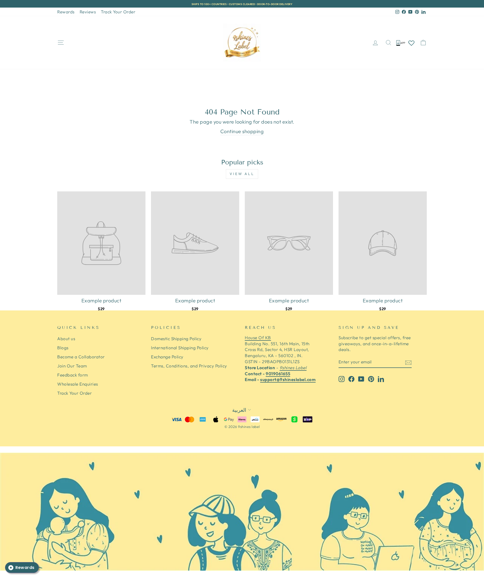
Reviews (88, 11)
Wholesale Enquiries (77, 384)
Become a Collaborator (81, 356)
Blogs (63, 347)
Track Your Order (118, 11)
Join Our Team (72, 365)
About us (66, 338)
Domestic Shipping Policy (176, 338)
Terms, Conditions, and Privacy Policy (189, 365)
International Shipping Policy (180, 347)
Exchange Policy (167, 356)
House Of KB (258, 337)
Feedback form (72, 375)
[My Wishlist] (411, 43)
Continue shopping (242, 131)
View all (242, 173)
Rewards (66, 11)
